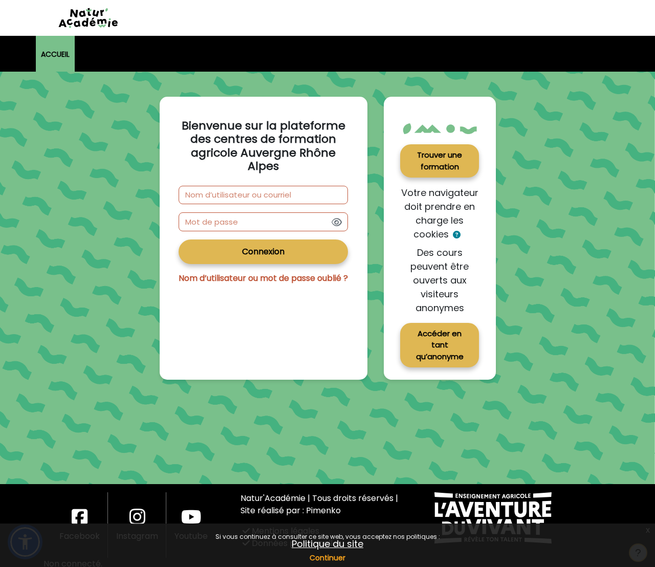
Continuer (327, 558)
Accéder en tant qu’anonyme (440, 345)
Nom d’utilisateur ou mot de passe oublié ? (263, 278)
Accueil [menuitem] (55, 54)
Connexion (263, 251)
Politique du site (327, 543)
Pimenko (323, 510)
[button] (456, 235)
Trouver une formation (439, 160)
